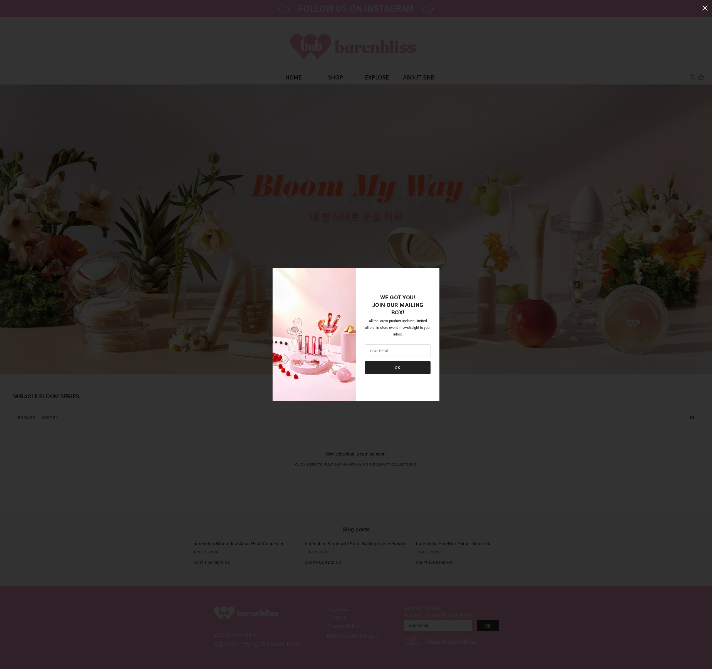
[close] (705, 7)
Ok (397, 367)
